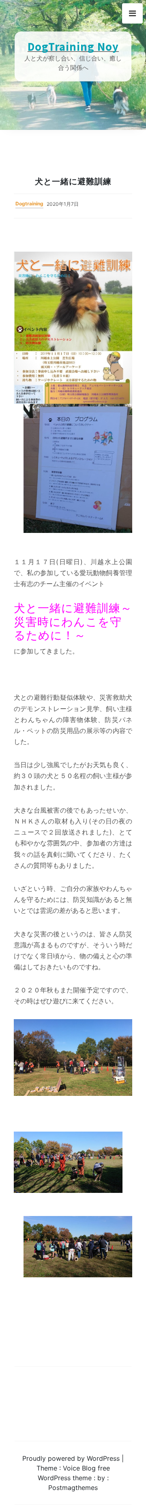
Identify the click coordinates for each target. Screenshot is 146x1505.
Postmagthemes (73, 1487)
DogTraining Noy (73, 46)
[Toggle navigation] (132, 13)
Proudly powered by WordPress (72, 1458)
